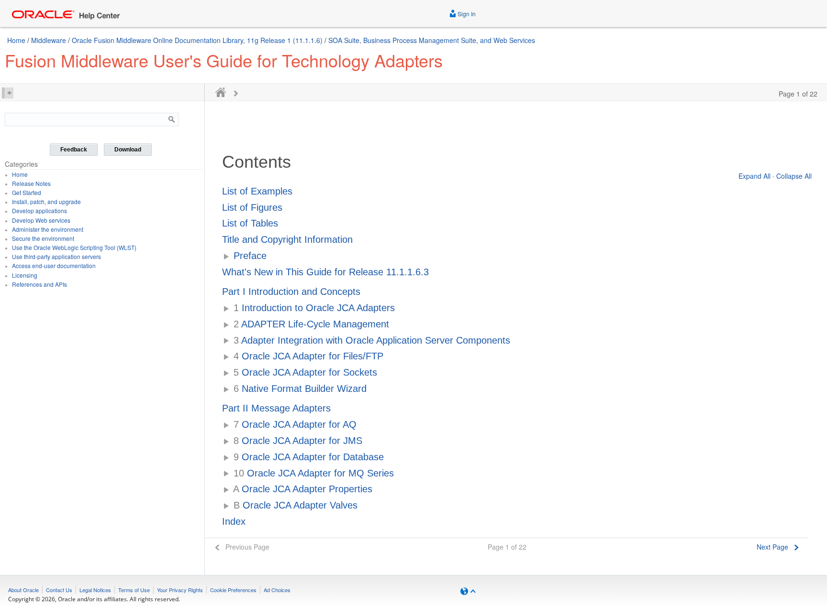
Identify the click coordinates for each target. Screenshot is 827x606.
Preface (250, 255)
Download (127, 149)
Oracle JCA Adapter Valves (296, 505)
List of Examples (257, 191)
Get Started (26, 192)
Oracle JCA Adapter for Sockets (305, 372)
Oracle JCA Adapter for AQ (295, 424)
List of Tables (250, 223)
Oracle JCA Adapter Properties (302, 489)
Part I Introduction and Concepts (291, 291)
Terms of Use (134, 590)
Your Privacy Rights (180, 590)
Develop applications (39, 210)
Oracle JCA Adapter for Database (309, 457)
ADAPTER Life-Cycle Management (311, 324)
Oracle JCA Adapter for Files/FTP (308, 356)
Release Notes (31, 183)
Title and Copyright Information (287, 239)
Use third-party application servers (56, 256)
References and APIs (39, 284)
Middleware (48, 40)
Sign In (466, 14)
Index (234, 521)
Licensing (24, 275)
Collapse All (794, 176)
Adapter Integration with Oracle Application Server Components (372, 340)
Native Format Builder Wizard (300, 388)
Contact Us (59, 590)
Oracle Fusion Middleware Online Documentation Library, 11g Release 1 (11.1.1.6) (197, 40)
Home (16, 40)
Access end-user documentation (54, 265)
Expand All (754, 176)
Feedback (73, 149)
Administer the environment (47, 229)
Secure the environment (43, 238)
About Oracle (23, 590)
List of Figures (252, 207)
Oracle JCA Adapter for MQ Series (314, 473)
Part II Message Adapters (276, 408)
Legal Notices (95, 590)
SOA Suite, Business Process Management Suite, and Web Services (431, 40)
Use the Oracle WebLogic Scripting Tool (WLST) (74, 247)
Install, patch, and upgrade (46, 201)
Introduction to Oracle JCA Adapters (314, 308)
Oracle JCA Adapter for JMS (298, 440)
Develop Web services (41, 220)
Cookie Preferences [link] (233, 590)
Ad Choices (277, 590)
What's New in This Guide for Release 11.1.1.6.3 (325, 272)
